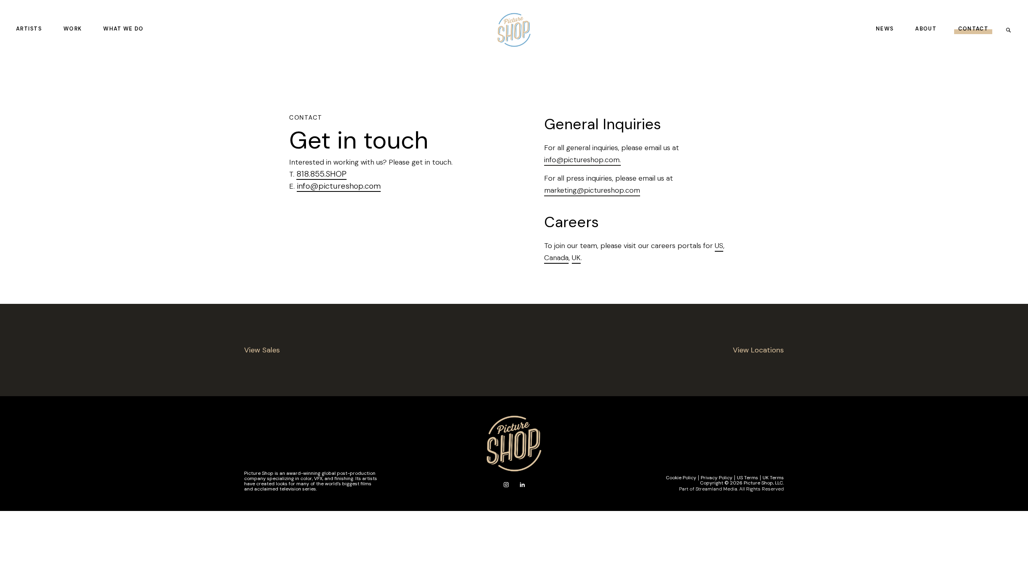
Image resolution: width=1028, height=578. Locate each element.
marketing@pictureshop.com (592, 190)
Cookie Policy (681, 477)
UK (576, 258)
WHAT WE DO (123, 28)
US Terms (747, 477)
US (719, 245)
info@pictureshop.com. (582, 160)
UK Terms (773, 477)
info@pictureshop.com (339, 186)
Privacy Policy (716, 477)
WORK (72, 28)
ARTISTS (29, 28)
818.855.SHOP (321, 174)
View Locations (758, 350)
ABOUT (925, 28)
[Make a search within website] (1011, 29)
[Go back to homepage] (514, 30)
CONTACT (973, 28)
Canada (556, 258)
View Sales (262, 350)
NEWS (884, 28)
